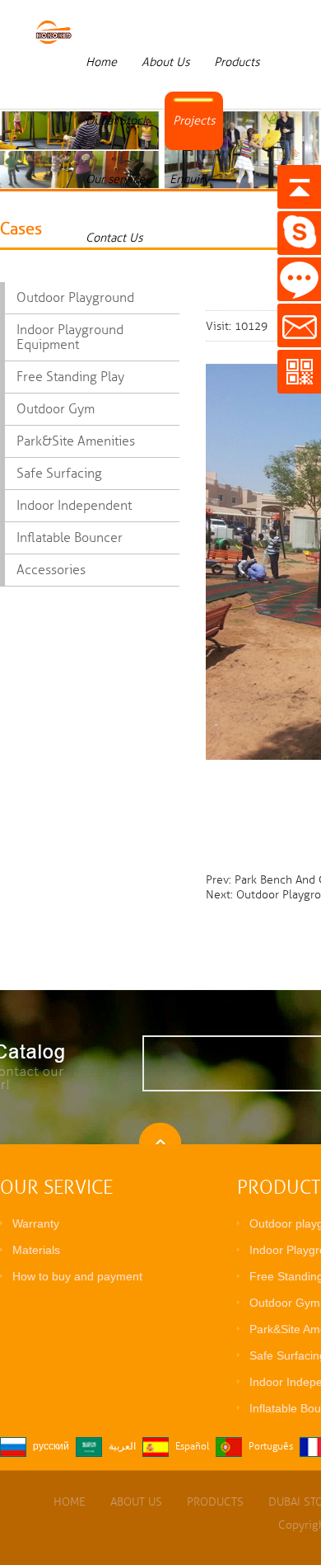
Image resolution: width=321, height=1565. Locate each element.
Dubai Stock (117, 120)
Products (236, 61)
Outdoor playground (75, 298)
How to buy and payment (77, 1276)
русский (51, 1446)
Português (271, 1446)
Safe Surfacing (59, 473)
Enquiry (189, 179)
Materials (36, 1249)
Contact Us (114, 237)
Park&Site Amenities (75, 441)
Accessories (51, 570)
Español (192, 1446)
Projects (194, 120)
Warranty (35, 1223)
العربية (122, 1446)
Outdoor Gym (55, 409)
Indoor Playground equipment (69, 337)
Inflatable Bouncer (69, 538)
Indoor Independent (74, 505)
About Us (165, 61)
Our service (115, 179)
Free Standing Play (70, 377)
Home (101, 61)
